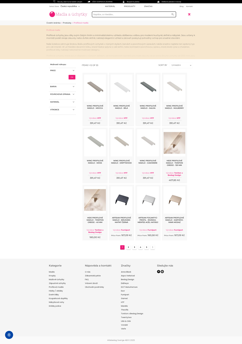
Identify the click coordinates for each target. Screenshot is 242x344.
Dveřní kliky (54, 294)
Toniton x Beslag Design (132, 313)
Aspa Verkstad (128, 275)
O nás (87, 272)
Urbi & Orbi (126, 321)
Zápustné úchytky (57, 283)
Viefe (123, 328)
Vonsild (124, 325)
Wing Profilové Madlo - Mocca (95, 107)
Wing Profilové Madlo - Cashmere (148, 161)
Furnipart (125, 294)
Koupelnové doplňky (58, 298)
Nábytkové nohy (56, 302)
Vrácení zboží (91, 283)
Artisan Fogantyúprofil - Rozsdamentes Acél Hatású (148, 220)
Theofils (124, 309)
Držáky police (55, 306)
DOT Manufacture (129, 287)
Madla (52, 272)
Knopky (52, 275)
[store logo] (68, 13)
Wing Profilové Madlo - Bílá (121, 107)
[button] (70, 6)
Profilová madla (56, 287)
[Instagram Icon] (162, 272)
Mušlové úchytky (56, 279)
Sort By (162, 65)
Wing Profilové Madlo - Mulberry (174, 107)
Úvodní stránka (53, 23)
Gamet (124, 298)
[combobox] (134, 14)
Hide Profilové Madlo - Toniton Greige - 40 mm (95, 220)
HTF (122, 302)
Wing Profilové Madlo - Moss (95, 161)
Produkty (67, 23)
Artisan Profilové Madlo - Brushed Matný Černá (121, 220)
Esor (123, 290)
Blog (182, 6)
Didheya (125, 283)
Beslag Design (127, 279)
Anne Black (126, 272)
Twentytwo (126, 317)
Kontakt (189, 6)
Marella (124, 306)
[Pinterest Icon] (158, 272)
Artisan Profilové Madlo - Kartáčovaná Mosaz (174, 220)
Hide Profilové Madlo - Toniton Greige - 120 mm (174, 162)
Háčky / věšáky (56, 290)
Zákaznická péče (93, 275)
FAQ (87, 279)
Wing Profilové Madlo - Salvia (148, 107)
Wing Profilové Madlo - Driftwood (121, 161)
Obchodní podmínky (94, 287)
